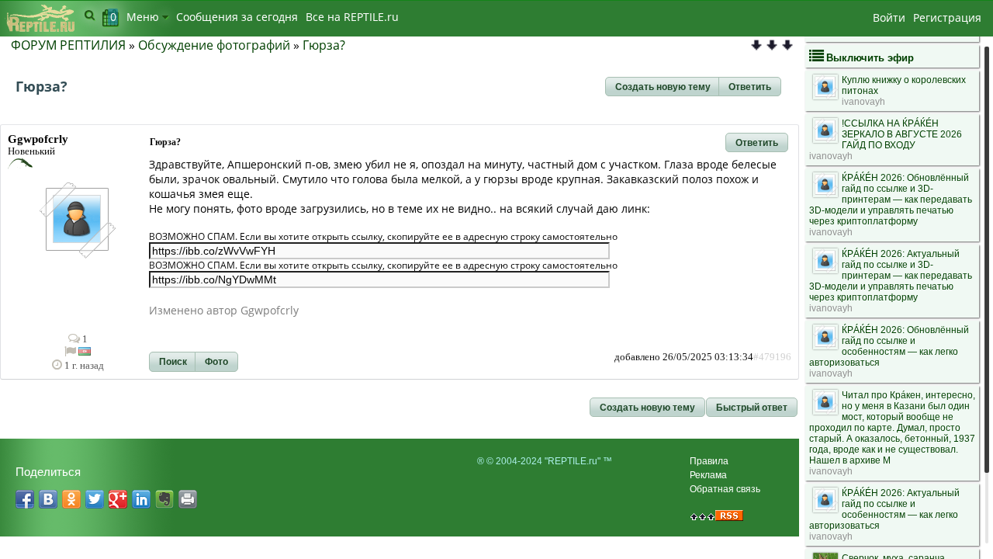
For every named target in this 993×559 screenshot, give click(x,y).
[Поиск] (90, 14)
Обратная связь (725, 489)
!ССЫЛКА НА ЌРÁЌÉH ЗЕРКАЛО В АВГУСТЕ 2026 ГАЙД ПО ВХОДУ (902, 134)
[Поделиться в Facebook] (25, 499)
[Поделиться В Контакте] (48, 499)
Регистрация (947, 17)
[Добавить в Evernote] (164, 499)
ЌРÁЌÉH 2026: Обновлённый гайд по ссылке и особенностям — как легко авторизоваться (889, 346)
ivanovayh (863, 101)
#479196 (772, 357)
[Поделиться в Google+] (118, 499)
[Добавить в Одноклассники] (71, 499)
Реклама (708, 475)
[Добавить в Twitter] (94, 499)
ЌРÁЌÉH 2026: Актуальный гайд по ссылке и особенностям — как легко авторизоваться (884, 509)
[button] (663, 87)
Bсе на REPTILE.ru (352, 16)
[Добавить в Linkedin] (141, 499)
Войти (889, 17)
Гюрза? (324, 45)
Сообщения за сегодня (237, 16)
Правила (709, 461)
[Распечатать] (187, 499)
